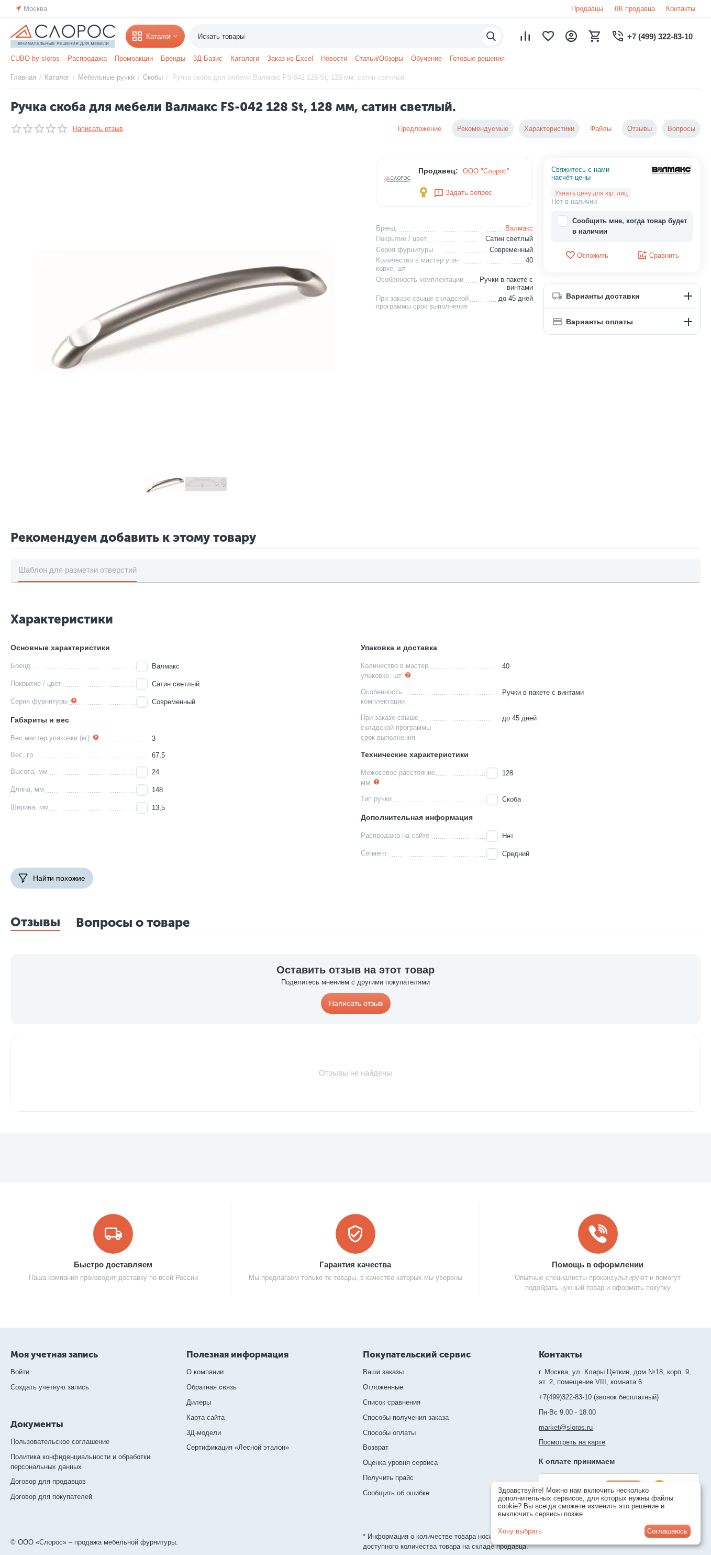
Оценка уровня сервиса (400, 1462)
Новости (334, 58)
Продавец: (438, 171)
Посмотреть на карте (572, 1442)
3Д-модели (203, 1433)
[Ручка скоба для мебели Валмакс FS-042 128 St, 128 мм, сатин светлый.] (185, 307)
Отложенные (383, 1387)
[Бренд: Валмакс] (672, 169)
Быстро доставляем (113, 1264)
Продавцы (587, 9)
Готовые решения (477, 58)
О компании (205, 1372)
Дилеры (198, 1402)
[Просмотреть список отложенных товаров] (548, 36)
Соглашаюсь (667, 1531)
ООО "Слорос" (486, 171)
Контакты (680, 9)
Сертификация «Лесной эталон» (237, 1447)
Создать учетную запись (49, 1387)
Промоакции (134, 58)
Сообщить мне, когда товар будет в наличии (629, 226)
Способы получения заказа (406, 1417)
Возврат (375, 1447)
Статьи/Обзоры (379, 58)
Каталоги (244, 58)
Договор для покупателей (51, 1497)
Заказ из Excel (290, 58)
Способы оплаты (389, 1433)
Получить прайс (388, 1478)
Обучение (426, 58)
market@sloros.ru (566, 1427)
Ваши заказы (383, 1372)
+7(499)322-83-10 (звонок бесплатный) (599, 1397)
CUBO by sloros (35, 58)
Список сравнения (391, 1402)
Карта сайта (205, 1417)
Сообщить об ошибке (396, 1493)
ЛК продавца (634, 9)
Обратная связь (211, 1387)
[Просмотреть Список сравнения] (525, 36)
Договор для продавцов (48, 1481)
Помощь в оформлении (597, 1264)
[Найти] (491, 36)
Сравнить (664, 255)
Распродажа (87, 58)
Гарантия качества (355, 1264)
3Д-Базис (208, 58)
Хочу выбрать (520, 1531)
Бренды (173, 58)
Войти (19, 1372)
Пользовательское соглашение (59, 1442)
